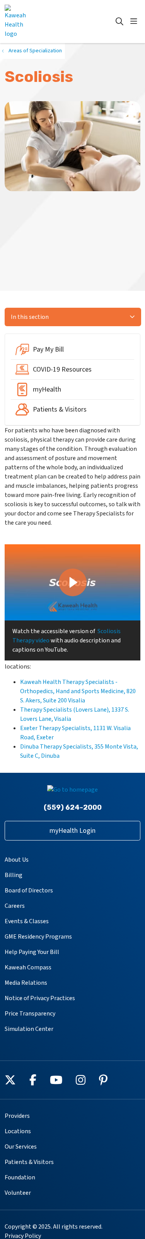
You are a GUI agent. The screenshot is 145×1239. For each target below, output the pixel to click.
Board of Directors (29, 890)
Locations (18, 1131)
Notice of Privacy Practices (40, 998)
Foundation (20, 1177)
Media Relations (26, 983)
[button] (135, 21)
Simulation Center (29, 1029)
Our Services (21, 1146)
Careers (15, 906)
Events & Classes (27, 921)
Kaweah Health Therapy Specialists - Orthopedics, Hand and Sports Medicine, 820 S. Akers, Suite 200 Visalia (78, 691)
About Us (17, 859)
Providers (17, 1116)
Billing (13, 875)
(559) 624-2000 (73, 807)
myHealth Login (72, 830)
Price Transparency (30, 1013)
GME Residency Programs (38, 936)
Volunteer (18, 1193)
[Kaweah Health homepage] (35, 21)
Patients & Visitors (29, 1162)
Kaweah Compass (28, 967)
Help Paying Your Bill (32, 952)
